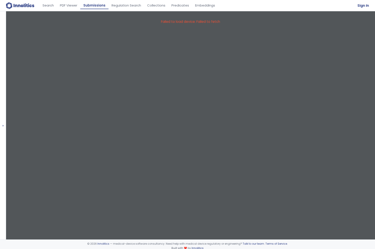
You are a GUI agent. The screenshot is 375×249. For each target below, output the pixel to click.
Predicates (180, 5)
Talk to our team (253, 244)
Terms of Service (276, 244)
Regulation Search (126, 5)
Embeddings (205, 5)
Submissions (94, 5)
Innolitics (103, 244)
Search (48, 5)
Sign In (363, 5)
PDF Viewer (68, 5)
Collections (156, 5)
